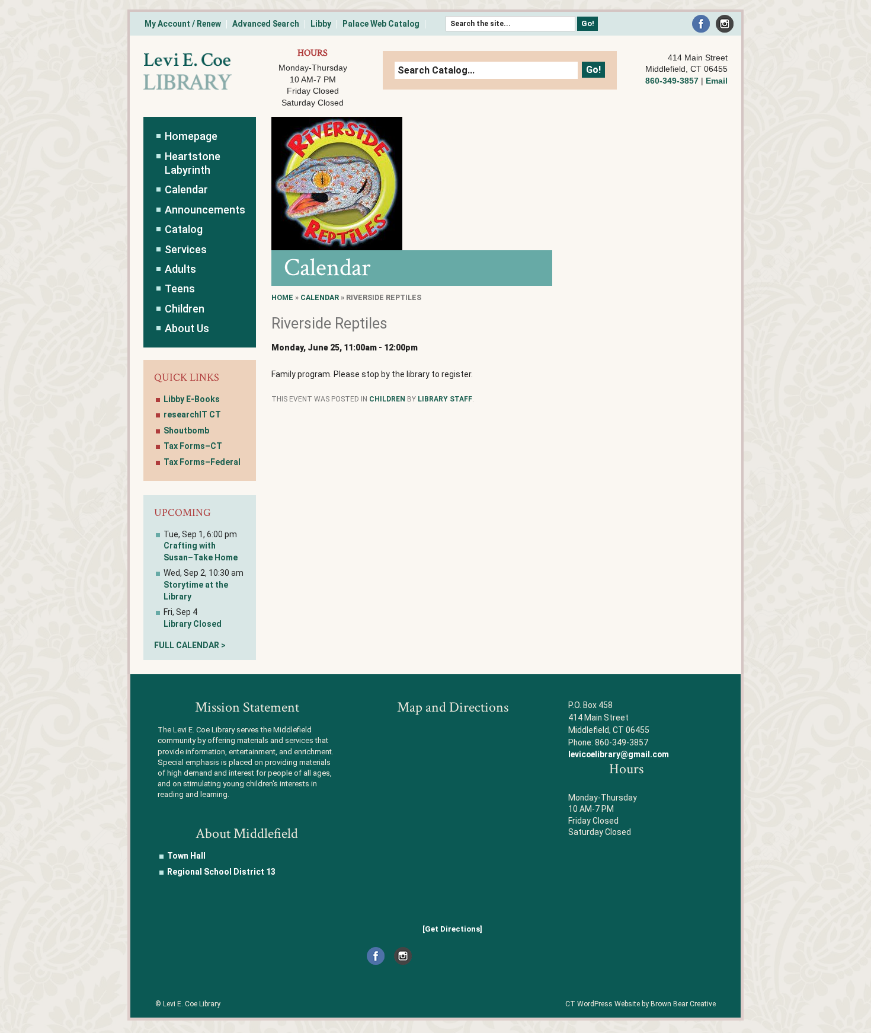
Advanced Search (265, 24)
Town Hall (186, 855)
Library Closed (193, 624)
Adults (180, 269)
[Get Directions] (452, 928)
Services (186, 249)
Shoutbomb (186, 430)
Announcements (205, 209)
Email (717, 80)
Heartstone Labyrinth (192, 163)
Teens (180, 288)
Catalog (184, 229)
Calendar (319, 297)
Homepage (191, 136)
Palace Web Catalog (381, 24)
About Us (187, 328)
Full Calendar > (190, 645)
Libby (320, 24)
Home (282, 297)
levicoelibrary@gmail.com (618, 754)
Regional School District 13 (221, 871)
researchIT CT (192, 414)
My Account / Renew (183, 24)
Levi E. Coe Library (187, 71)
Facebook (701, 24)
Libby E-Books (192, 399)
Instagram (725, 24)
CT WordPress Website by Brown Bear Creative (640, 1004)
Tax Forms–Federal (202, 462)
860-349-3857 (672, 80)
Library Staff (445, 399)
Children (387, 399)
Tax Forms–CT (193, 446)
